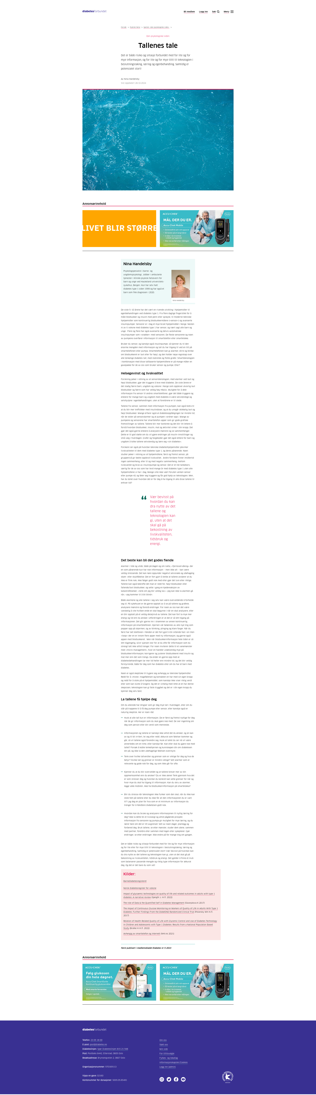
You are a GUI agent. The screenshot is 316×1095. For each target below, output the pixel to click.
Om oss (163, 1040)
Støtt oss (163, 1044)
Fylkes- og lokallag (168, 1058)
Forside (124, 27)
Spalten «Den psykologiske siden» (156, 27)
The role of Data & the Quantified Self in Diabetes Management (153, 903)
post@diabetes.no (98, 1044)
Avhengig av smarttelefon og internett (141, 934)
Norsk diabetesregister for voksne (139, 888)
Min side (163, 1049)
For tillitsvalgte (166, 1053)
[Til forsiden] (94, 11)
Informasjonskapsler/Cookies (173, 1062)
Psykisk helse (135, 27)
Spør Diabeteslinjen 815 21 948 (112, 1049)
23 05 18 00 (96, 1040)
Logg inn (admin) (167, 1067)
